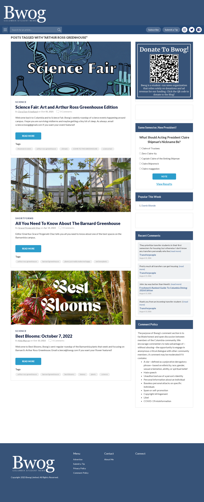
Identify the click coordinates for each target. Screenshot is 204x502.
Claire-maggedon (150, 168)
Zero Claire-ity (149, 153)
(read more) (175, 251)
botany (82, 374)
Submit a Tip (171, 29)
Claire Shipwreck (150, 163)
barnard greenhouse (50, 261)
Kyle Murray (24, 340)
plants (93, 374)
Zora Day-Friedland (28, 111)
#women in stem (24, 149)
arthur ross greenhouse (46, 149)
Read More (28, 136)
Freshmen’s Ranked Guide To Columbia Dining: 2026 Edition (163, 289)
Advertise (77, 459)
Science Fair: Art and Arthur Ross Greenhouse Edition (66, 107)
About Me (109, 459)
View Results (164, 184)
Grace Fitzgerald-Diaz (29, 228)
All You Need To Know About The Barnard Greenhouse (67, 223)
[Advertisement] (71, 404)
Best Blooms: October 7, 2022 (43, 336)
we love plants (101, 261)
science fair (107, 149)
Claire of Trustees (151, 148)
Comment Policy (80, 473)
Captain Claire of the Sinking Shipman (161, 158)
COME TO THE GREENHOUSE (85, 149)
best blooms (69, 374)
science (104, 374)
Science (20, 102)
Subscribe (153, 29)
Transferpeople (147, 254)
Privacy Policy (79, 468)
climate (65, 149)
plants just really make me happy (77, 261)
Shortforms (24, 218)
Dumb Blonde (148, 205)
